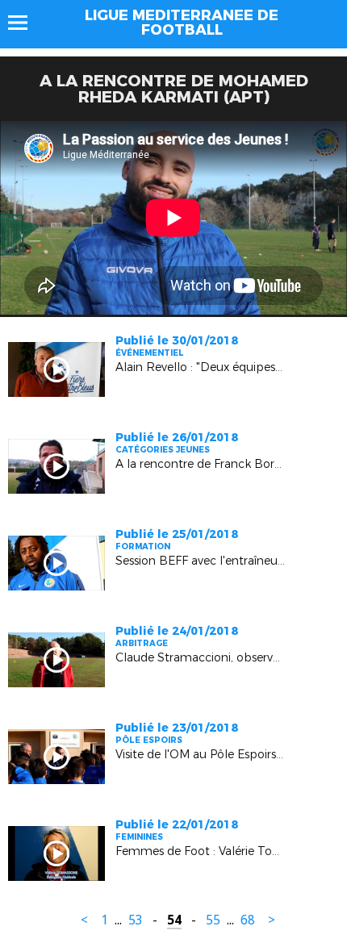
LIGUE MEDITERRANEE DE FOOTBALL (181, 22)
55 (213, 920)
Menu (25, 22)
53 (135, 920)
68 (247, 920)
